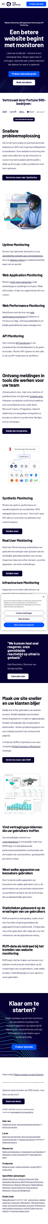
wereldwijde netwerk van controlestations (22, 256)
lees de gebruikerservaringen (28, 1124)
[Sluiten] (43, 596)
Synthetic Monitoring (26, 1179)
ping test (30, 1206)
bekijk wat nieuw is (9, 1142)
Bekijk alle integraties (16, 431)
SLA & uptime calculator (17, 1206)
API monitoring (23, 343)
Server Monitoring (18, 1188)
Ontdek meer (12, 531)
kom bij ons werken (9, 1127)
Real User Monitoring (22, 1185)
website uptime (17, 260)
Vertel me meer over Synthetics (21, 177)
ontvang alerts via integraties (32, 1152)
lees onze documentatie (31, 1137)
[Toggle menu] (3, 4)
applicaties (6, 1155)
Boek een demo (24, 82)
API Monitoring (8, 1185)
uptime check (33, 1200)
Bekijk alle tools (8, 1200)
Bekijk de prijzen (8, 1167)
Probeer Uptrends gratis (24, 74)
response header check (20, 1211)
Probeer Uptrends (36, 4)
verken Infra (7, 1170)
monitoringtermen (9, 1140)
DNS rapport (25, 1203)
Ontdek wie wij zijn (9, 1124)
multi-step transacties (21, 282)
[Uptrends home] (14, 4)
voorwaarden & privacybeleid (22, 1112)
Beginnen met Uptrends (11, 1137)
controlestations (10, 842)
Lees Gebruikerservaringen (24, 119)
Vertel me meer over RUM (18, 760)
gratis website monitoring (12, 1208)
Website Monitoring (9, 1179)
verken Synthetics (23, 1167)
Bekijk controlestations (11, 1152)
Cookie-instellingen (24, 613)
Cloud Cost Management (20, 1190)
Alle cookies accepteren (24, 625)
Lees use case (18, 676)
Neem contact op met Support (28, 1074)
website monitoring (27, 1140)
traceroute (15, 1203)
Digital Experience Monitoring (26, 746)
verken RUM (35, 1167)
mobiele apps (36, 396)
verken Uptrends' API (20, 1155)
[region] (24, 612)
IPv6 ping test (40, 1206)
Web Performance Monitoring (32, 1182)
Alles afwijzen (24, 619)
